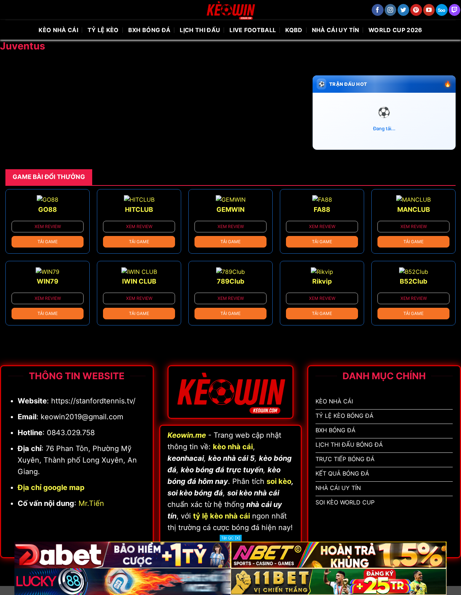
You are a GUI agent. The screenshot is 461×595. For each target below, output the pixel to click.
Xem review (48, 226)
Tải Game (47, 241)
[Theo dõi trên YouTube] (429, 10)
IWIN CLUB (139, 281)
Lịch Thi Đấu (200, 30)
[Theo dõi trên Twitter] (403, 10)
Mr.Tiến (91, 503)
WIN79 (47, 281)
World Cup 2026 (395, 30)
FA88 (322, 209)
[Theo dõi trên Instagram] (391, 10)
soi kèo (279, 481)
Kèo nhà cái (58, 30)
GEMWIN (230, 209)
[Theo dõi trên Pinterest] (416, 10)
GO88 (47, 209)
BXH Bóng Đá (149, 30)
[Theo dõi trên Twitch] (455, 10)
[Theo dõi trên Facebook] (378, 10)
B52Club (413, 281)
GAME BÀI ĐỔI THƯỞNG (49, 176)
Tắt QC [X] (230, 538)
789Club (230, 281)
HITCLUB (139, 209)
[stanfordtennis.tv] (230, 10)
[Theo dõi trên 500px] (442, 10)
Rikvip (322, 281)
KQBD (293, 30)
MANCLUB (413, 209)
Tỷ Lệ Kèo (103, 30)
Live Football (252, 30)
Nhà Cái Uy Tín (335, 30)
